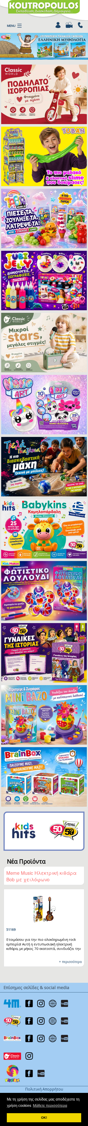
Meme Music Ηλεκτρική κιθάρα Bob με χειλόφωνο (41, 876)
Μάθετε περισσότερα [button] (50, 1106)
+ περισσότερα (70, 961)
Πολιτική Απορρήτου (44, 1089)
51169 (11, 929)
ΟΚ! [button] (44, 1117)
